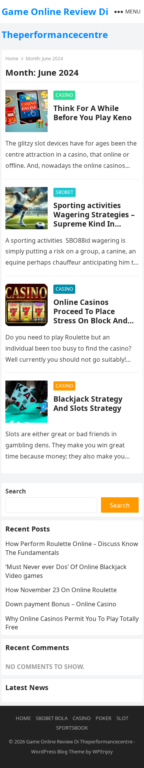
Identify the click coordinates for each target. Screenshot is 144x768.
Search (15, 491)
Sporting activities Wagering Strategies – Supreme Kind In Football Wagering (94, 219)
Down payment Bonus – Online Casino (60, 604)
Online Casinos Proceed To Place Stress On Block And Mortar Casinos (90, 316)
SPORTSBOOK (72, 727)
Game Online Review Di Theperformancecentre (55, 23)
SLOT (122, 718)
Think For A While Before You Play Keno (92, 112)
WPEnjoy (103, 751)
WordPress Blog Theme (57, 751)
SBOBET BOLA (52, 718)
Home (11, 58)
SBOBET (64, 192)
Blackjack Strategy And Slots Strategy (87, 403)
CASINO (64, 95)
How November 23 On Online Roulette (61, 590)
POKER (103, 718)
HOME (23, 718)
